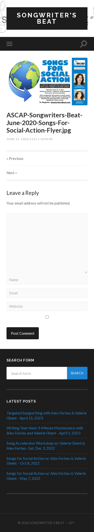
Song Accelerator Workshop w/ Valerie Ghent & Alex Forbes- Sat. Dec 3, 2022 (46, 445)
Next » (12, 172)
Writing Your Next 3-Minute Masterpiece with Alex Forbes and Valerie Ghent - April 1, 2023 (45, 430)
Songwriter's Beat (47, 18)
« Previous (15, 158)
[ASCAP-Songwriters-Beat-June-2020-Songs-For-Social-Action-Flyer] (47, 81)
